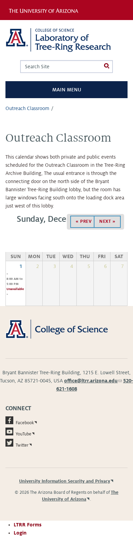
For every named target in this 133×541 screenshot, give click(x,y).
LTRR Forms (28, 524)
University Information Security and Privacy (64, 481)
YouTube (23, 434)
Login (20, 533)
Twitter (22, 445)
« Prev (83, 221)
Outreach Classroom (27, 108)
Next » (107, 221)
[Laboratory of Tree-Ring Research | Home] (66, 40)
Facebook (25, 422)
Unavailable (15, 289)
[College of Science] (66, 328)
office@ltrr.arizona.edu (93, 380)
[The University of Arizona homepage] (45, 9)
